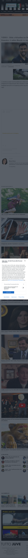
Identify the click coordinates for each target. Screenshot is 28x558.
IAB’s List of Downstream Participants (15, 280)
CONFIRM (8, 292)
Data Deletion (6, 297)
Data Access (14, 297)
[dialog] (14, 279)
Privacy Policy (21, 297)
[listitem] (14, 284)
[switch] (23, 287)
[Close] (25, 261)
